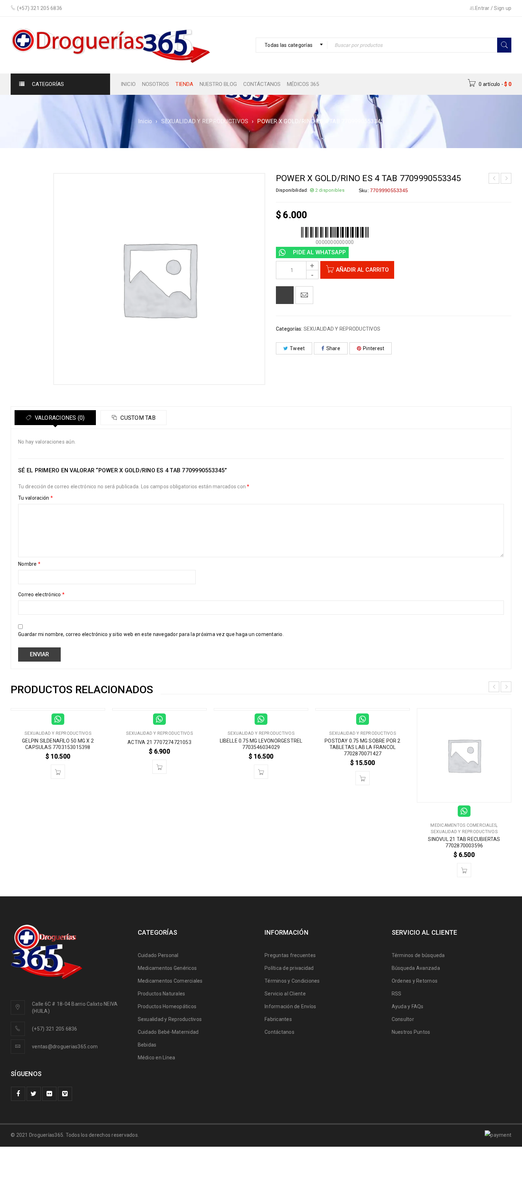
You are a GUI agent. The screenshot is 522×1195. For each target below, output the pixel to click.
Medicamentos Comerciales (170, 981)
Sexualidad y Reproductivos (170, 1019)
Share (333, 348)
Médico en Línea (156, 1057)
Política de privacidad (289, 968)
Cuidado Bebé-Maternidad (168, 1032)
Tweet (297, 348)
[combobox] (291, 45)
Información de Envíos (290, 1006)
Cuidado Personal (158, 955)
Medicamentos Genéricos (167, 968)
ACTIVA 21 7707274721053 (159, 742)
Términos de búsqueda (418, 955)
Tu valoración (35, 498)
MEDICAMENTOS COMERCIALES (463, 825)
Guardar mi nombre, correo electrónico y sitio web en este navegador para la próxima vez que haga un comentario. (151, 634)
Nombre (29, 564)
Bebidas (147, 1045)
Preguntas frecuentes (290, 955)
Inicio (145, 121)
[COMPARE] (285, 295)
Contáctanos (279, 1032)
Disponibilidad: (292, 190)
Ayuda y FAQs (408, 1006)
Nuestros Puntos (411, 1032)
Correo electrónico (41, 594)
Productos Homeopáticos (167, 1006)
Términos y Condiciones (292, 981)
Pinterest (373, 348)
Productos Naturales (161, 993)
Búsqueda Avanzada (416, 968)
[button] (58, 772)
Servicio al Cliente (285, 993)
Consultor (403, 1019)
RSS (397, 993)
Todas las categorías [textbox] (288, 45)
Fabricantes (278, 1019)
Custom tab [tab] (137, 417)
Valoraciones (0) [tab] (59, 417)
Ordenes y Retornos (415, 981)
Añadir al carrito (362, 269)
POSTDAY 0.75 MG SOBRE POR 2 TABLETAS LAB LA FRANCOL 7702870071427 (362, 747)
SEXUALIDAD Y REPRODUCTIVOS (205, 121)
